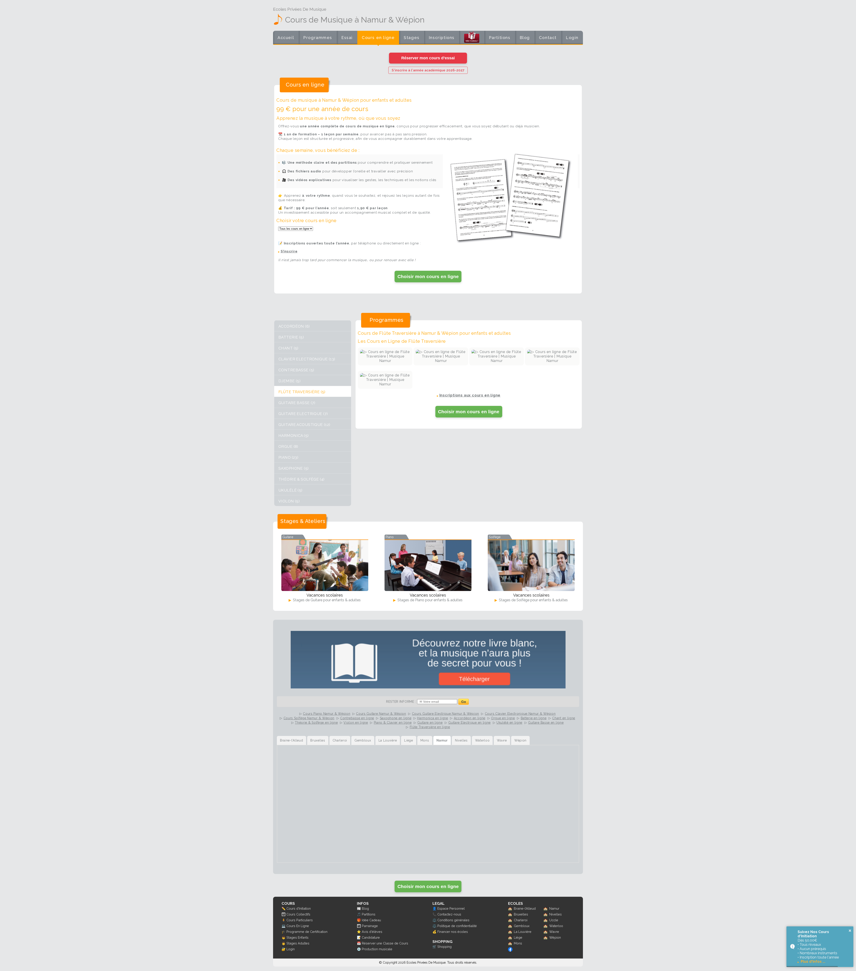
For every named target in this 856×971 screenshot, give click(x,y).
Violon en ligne (356, 722)
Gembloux (521, 926)
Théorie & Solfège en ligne (316, 722)
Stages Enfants (297, 937)
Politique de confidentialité (457, 926)
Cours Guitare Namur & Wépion (381, 713)
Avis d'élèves (372, 932)
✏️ (284, 908)
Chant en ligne (563, 718)
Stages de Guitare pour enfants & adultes (326, 600)
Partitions (499, 37)
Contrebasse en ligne (357, 718)
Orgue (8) (288, 446)
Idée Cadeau (371, 920)
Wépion (555, 937)
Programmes (317, 37)
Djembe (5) (289, 381)
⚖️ (434, 920)
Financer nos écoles (452, 932)
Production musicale (377, 949)
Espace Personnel (451, 908)
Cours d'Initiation (298, 908)
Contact (548, 37)
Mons (518, 943)
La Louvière (522, 932)
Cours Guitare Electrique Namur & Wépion (445, 713)
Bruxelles (521, 914)
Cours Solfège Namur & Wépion (309, 718)
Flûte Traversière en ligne (430, 727)
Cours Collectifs (298, 914)
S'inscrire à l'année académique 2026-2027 (428, 70)
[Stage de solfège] (531, 565)
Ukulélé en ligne (509, 722)
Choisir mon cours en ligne (428, 276)
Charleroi (520, 920)
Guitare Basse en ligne (546, 722)
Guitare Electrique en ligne (469, 722)
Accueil (286, 37)
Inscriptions (442, 37)
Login (572, 37)
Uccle (553, 920)
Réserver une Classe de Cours (385, 943)
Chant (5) (288, 348)
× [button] (850, 930)
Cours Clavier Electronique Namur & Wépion (520, 713)
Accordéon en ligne (470, 718)
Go (463, 702)
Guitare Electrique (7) (303, 413)
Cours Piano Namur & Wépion (326, 713)
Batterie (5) (291, 337)
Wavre (554, 932)
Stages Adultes (297, 943)
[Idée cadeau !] (471, 38)
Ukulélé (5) (290, 490)
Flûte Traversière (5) (301, 392)
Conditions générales (453, 920)
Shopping (444, 946)
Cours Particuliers (299, 920)
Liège (518, 937)
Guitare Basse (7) (296, 403)
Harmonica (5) (293, 435)
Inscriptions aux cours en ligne (470, 395)
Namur (554, 908)
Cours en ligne (378, 37)
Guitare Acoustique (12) (304, 424)
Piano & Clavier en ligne (393, 722)
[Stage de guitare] (324, 565)
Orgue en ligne (503, 718)
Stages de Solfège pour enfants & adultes (533, 600)
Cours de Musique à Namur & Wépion (355, 19)
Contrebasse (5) (296, 370)
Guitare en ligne (429, 722)
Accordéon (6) (294, 326)
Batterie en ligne (534, 718)
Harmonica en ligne (432, 718)
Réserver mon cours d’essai (428, 58)
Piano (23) (288, 457)
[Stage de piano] (428, 565)
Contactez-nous (449, 914)
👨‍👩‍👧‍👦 (284, 914)
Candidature (371, 937)
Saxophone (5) (293, 468)
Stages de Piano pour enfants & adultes (430, 600)
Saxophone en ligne (396, 718)
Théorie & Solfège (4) (301, 479)
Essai (347, 37)
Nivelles (555, 914)
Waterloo (556, 926)
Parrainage (370, 926)
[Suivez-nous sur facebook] (510, 950)
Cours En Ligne (297, 926)
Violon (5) (289, 501)
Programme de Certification (306, 932)
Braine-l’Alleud (525, 908)
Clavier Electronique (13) (306, 359)
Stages (412, 37)
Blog (525, 37)
